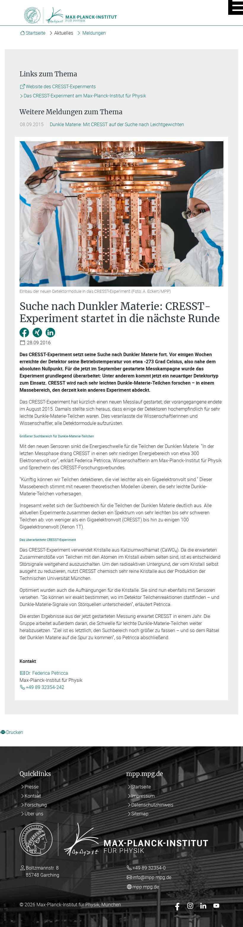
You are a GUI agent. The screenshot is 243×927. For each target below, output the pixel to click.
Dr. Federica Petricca (47, 673)
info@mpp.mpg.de (151, 877)
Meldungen (94, 33)
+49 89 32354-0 (149, 868)
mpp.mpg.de (145, 886)
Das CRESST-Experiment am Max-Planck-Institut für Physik (85, 96)
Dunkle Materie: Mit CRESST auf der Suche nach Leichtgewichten (117, 124)
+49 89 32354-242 (45, 687)
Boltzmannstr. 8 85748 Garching (42, 871)
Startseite (35, 33)
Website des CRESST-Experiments (61, 86)
